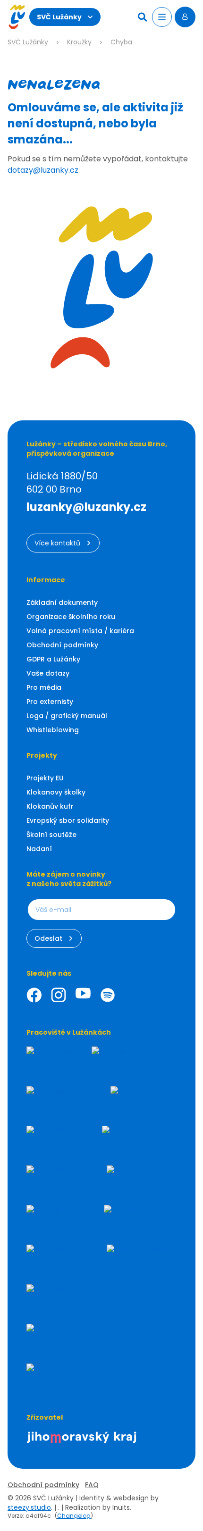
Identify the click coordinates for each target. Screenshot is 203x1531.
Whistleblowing (52, 730)
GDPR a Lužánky (53, 659)
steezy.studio (29, 1507)
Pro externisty (49, 701)
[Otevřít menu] (162, 17)
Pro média (43, 687)
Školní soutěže (51, 834)
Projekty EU (45, 778)
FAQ (92, 1484)
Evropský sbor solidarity (67, 820)
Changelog (74, 1516)
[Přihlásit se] (185, 17)
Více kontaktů (57, 543)
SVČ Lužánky (59, 17)
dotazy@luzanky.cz (43, 170)
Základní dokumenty (62, 602)
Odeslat (48, 938)
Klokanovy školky (55, 792)
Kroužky (79, 42)
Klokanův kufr (50, 806)
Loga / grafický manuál (66, 715)
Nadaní (39, 848)
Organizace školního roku (70, 616)
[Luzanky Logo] (17, 17)
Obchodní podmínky (62, 645)
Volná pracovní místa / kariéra (80, 631)
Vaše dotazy (47, 673)
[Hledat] (143, 17)
